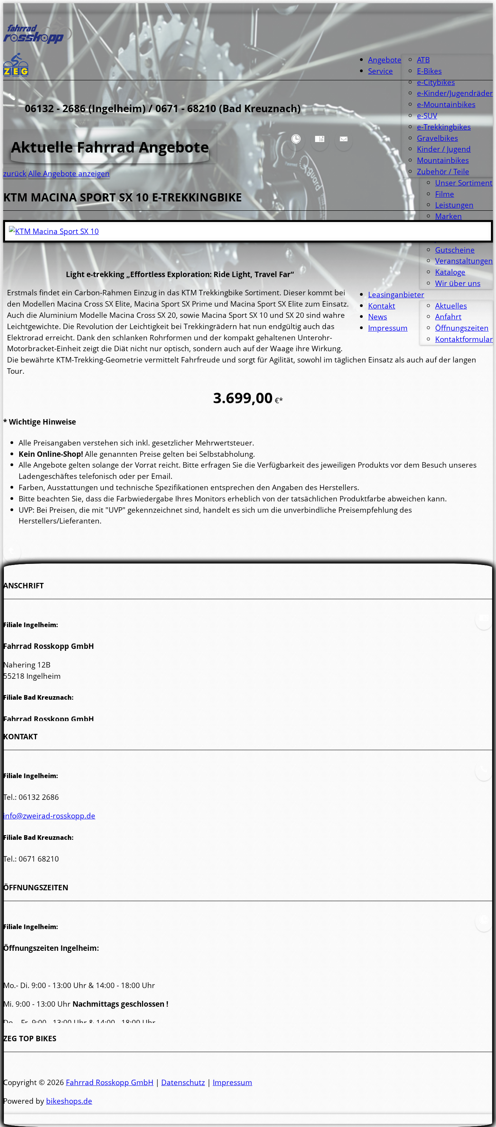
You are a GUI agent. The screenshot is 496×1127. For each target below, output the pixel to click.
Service (380, 71)
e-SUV (427, 115)
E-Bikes (429, 71)
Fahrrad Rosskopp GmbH (109, 1082)
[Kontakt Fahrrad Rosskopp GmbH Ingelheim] (484, 775)
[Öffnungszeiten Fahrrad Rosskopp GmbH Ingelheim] (296, 145)
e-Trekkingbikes (444, 126)
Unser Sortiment (464, 182)
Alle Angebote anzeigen (69, 173)
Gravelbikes (437, 138)
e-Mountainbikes (446, 104)
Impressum (232, 1082)
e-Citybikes (436, 82)
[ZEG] (15, 74)
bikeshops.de (69, 1101)
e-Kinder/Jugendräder (455, 93)
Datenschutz (183, 1082)
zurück (14, 173)
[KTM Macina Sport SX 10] (54, 231)
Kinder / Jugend (444, 149)
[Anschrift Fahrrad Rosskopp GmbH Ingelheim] (320, 145)
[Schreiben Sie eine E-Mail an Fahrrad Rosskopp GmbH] (344, 145)
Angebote (384, 59)
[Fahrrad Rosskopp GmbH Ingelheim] (37, 41)
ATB (423, 59)
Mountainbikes (443, 160)
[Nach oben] (12, 556)
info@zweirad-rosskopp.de (49, 815)
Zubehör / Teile (443, 171)
